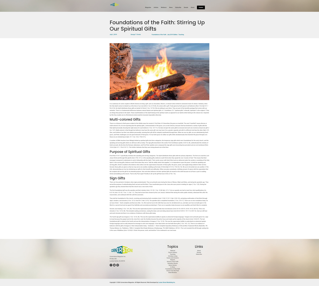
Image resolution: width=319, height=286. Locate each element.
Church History (172, 252)
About (192, 7)
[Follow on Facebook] (111, 265)
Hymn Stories (173, 265)
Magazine (148, 7)
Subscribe (178, 7)
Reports (172, 259)
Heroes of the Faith (172, 261)
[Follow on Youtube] (114, 265)
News (171, 7)
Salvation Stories (173, 263)
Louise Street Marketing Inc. (166, 282)
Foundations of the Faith (159, 34)
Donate (186, 7)
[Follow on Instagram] (117, 265)
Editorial (172, 250)
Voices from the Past (172, 270)
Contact (201, 7)
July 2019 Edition (172, 34)
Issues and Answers (173, 258)
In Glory (172, 267)
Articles (156, 7)
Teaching (181, 34)
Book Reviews (172, 272)
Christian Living (172, 256)
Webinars (164, 7)
